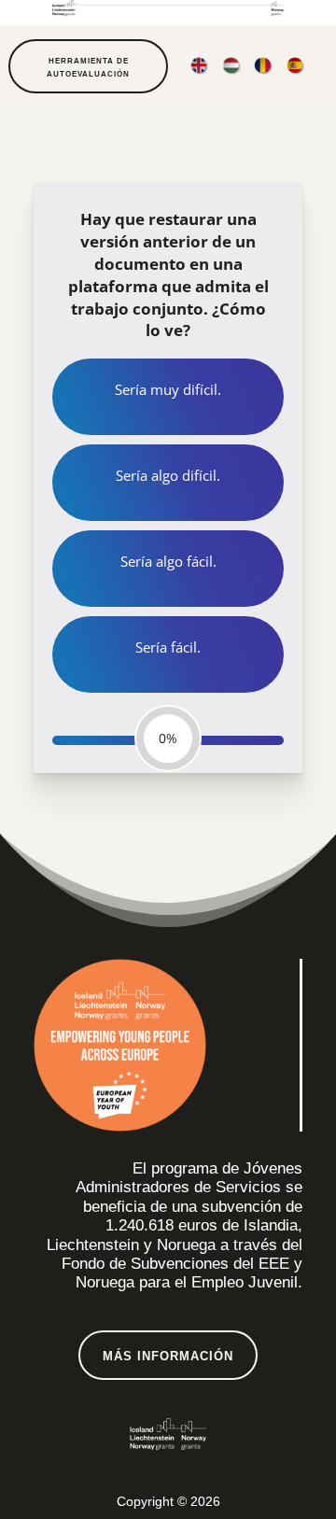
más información (168, 1356)
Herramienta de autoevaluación (88, 67)
